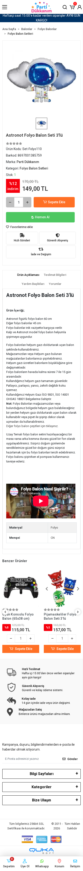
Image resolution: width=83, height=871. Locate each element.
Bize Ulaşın (41, 800)
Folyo (54, 527)
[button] (72, 6)
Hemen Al (42, 217)
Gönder (72, 759)
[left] (5, 612)
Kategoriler (42, 787)
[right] (78, 612)
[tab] (28, 275)
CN (53, 537)
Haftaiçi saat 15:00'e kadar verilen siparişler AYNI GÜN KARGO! (41, 18)
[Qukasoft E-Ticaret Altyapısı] (41, 851)
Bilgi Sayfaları (41, 774)
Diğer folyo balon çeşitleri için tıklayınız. (32, 426)
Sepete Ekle (56, 202)
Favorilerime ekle (21, 227)
